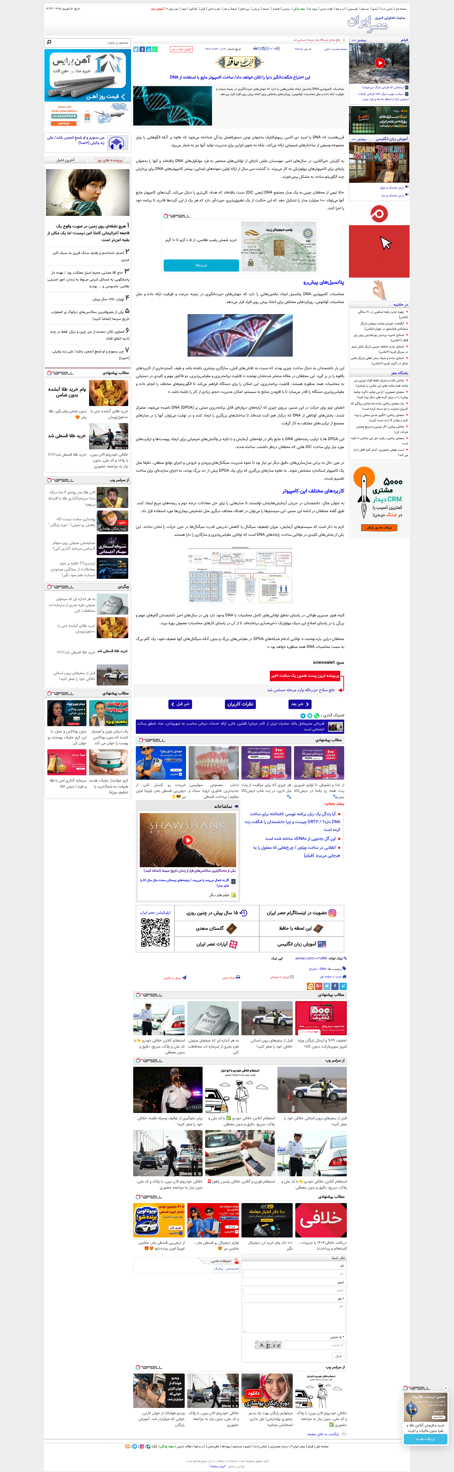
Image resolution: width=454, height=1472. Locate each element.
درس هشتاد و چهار (392, 188)
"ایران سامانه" (217, 1466)
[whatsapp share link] (155, 49)
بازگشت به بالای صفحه (323, 1434)
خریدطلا (201, 265)
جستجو (365, 9)
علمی (326, 49)
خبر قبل (183, 704)
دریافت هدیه (425, 1439)
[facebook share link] (142, 49)
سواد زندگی (299, 9)
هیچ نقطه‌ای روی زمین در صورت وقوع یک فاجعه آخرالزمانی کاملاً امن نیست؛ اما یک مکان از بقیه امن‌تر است (88, 233)
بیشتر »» (359, 40)
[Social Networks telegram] (303, 716)
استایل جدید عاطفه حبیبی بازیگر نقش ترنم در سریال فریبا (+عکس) (380, 349)
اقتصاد (275, 9)
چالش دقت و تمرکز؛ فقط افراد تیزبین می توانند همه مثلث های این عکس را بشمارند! (381, 383)
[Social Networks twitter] (310, 716)
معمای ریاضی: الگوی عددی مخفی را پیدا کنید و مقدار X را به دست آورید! (381, 418)
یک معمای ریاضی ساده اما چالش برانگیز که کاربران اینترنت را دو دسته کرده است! (379, 406)
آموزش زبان (157, 9)
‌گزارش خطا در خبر (181, 49)
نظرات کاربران (240, 704)
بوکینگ (218, 1269)
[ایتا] (310, 986)
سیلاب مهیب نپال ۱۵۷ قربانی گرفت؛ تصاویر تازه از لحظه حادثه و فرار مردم (383, 97)
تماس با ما (387, 9)
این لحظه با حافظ (295, 928)
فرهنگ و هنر (229, 9)
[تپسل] (165, 216)
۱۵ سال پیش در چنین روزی (212, 913)
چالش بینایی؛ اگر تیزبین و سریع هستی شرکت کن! (382, 429)
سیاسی (286, 9)
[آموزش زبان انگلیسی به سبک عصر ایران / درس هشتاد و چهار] (379, 162)
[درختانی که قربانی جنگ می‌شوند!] (379, 63)
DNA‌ (323, 969)
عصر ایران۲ (298, 1446)
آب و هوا (340, 9)
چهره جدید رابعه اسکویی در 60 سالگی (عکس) (383, 315)
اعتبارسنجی (232, 1269)
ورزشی (255, 9)
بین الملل (244, 9)
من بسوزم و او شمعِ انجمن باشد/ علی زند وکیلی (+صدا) (76, 140)
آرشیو (375, 9)
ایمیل (340, 1282)
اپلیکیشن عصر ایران (155, 913)
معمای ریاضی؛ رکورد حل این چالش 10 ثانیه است (379, 441)
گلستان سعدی (210, 928)
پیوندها (226, 1446)
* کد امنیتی (337, 1337)
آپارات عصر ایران (212, 944)
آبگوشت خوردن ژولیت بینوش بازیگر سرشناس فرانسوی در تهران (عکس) (384, 326)
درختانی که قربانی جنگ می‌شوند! (383, 87)
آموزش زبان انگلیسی (296, 944)
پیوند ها (312, 9)
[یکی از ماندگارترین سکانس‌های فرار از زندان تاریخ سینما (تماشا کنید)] (188, 840)
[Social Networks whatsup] (316, 716)
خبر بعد (297, 704)
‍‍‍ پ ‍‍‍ (273, 48)
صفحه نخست (339, 49)
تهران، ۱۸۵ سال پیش (108, 299)
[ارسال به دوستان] (259, 48)
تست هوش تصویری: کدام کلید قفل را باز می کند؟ (380, 452)
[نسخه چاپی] (255, 48)
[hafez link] (240, 62)
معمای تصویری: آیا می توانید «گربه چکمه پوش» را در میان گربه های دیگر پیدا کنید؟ (381, 395)
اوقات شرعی (326, 9)
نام (342, 1265)
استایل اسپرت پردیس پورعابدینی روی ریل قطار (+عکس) (381, 338)
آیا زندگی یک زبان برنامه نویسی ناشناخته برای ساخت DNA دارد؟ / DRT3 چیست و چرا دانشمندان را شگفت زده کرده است (292, 822)
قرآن (202, 9)
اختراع (313, 969)
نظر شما (338, 1258)
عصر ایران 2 (172, 9)
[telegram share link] (148, 49)
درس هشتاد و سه (393, 196)
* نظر (341, 1299)
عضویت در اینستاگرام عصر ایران (297, 913)
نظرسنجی (353, 9)
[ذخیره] (263, 49)
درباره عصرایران (279, 1446)
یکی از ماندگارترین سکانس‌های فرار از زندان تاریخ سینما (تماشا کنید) (190, 870)
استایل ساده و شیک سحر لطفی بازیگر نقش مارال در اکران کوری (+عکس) (379, 361)
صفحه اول (401, 9)
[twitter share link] (136, 49)
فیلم (184, 9)
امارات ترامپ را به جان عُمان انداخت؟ (318, 40)
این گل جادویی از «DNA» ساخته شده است (300, 839)
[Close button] (445, 1388)
